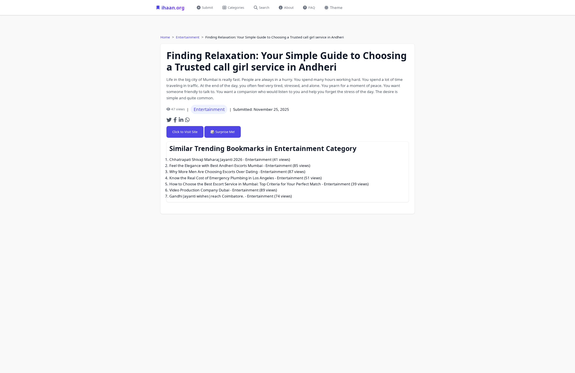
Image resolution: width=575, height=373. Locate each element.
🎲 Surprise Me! (222, 131)
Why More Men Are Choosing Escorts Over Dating (213, 171)
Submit (207, 7)
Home (165, 37)
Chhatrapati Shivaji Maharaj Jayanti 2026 (205, 159)
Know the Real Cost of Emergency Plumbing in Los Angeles (221, 177)
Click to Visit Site (184, 131)
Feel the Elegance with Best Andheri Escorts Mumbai (216, 165)
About (289, 7)
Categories (236, 7)
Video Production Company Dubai (199, 190)
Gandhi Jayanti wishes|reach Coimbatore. (206, 196)
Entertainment (187, 37)
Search (264, 7)
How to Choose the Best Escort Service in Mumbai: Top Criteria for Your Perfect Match (245, 183)
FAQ (311, 7)
